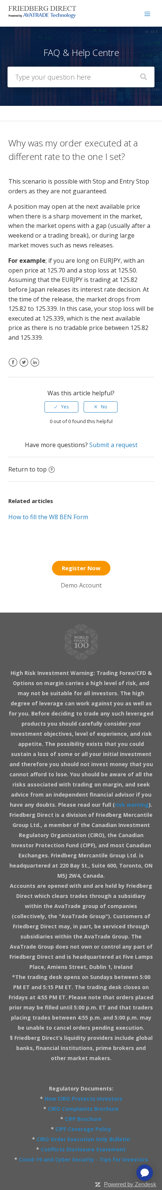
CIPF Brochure (83, 1118)
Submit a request (113, 445)
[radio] (61, 407)
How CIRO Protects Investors (83, 1098)
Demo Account (81, 585)
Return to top (27, 469)
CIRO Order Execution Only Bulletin (83, 1139)
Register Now (81, 568)
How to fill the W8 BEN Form (48, 517)
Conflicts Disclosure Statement (83, 1149)
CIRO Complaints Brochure (83, 1108)
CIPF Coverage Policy (83, 1129)
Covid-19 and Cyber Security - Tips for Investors (83, 1159)
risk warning (132, 804)
